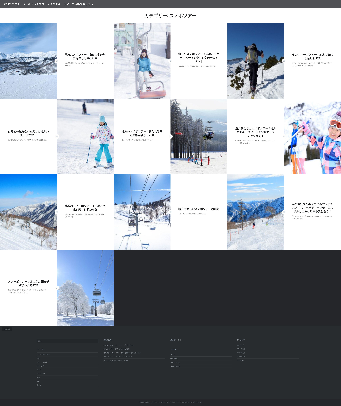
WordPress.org (175, 366)
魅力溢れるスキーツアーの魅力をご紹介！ (117, 349)
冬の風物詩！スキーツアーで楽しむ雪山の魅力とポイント (122, 353)
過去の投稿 (7, 329)
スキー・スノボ (42, 362)
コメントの (175, 362)
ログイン (173, 354)
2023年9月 (240, 360)
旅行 (38, 381)
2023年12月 (241, 349)
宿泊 (38, 377)
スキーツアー (41, 366)
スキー (39, 358)
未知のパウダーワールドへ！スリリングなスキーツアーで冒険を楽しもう (49, 4)
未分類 (39, 385)
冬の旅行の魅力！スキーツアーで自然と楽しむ (118, 345)
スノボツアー (41, 373)
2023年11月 (241, 353)
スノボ (39, 370)
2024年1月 (240, 345)
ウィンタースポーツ (43, 354)
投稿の (173, 358)
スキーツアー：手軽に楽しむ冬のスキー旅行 (118, 356)
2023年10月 (241, 356)
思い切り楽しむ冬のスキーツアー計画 (116, 360)
